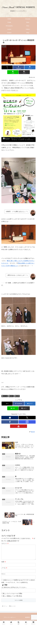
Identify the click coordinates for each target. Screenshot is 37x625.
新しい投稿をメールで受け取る (12, 596)
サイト (3, 574)
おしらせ (5, 396)
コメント (5, 543)
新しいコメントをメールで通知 (12, 593)
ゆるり (11, 396)
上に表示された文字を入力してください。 (14, 587)
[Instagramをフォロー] (27, 422)
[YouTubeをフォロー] (18, 426)
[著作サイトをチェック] (9, 417)
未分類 (17, 396)
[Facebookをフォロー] (9, 422)
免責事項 (27, 617)
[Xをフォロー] (27, 417)
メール (4, 568)
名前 (3, 561)
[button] (24, 72)
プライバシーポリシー (10, 617)
